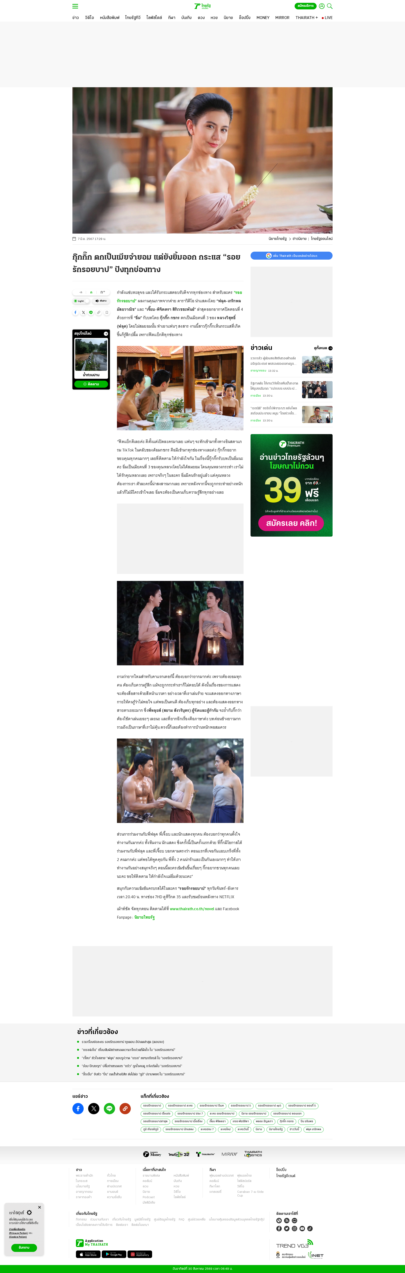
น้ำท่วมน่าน (91, 375)
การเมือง (256, 395)
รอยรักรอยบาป (152, 1105)
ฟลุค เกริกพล (313, 1129)
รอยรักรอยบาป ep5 (269, 1105)
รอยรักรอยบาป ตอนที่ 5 (302, 1105)
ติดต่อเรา (122, 1225)
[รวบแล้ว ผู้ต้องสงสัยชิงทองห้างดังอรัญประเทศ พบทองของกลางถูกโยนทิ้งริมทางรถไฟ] (317, 364)
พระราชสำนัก (84, 1176)
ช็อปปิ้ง (281, 1170)
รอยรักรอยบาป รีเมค (212, 1105)
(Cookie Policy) (18, 1237)
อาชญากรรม (258, 370)
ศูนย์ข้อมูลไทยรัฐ (164, 1219)
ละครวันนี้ (243, 1129)
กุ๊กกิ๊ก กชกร (287, 1121)
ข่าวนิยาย (300, 239)
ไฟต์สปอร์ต (244, 1181)
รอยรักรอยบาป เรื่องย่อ (156, 1113)
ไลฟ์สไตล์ (180, 1197)
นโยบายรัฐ (83, 1186)
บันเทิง (178, 1181)
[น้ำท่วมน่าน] (91, 355)
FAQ (181, 1219)
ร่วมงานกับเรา (99, 1219)
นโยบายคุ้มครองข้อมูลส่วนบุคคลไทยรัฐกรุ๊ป (236, 1219)
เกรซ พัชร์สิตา (241, 1121)
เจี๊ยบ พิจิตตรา (218, 1121)
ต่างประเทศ (114, 1186)
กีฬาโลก (215, 1186)
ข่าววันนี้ (294, 1129)
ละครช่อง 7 (207, 1129)
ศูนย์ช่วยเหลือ (197, 1219)
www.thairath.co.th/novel (192, 908)
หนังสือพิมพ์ (181, 1176)
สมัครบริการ (306, 6)
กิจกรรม (81, 1219)
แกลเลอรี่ (215, 1192)
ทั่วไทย (111, 1176)
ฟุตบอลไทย (244, 1176)
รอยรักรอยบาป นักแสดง (179, 1129)
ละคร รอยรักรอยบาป (222, 1113)
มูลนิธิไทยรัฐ (142, 1219)
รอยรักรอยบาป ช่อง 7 (190, 1113)
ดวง (145, 1186)
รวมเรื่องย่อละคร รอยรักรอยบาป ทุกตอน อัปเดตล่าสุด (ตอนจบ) (123, 1042)
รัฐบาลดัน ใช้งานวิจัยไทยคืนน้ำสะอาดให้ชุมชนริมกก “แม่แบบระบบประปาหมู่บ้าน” (274, 387)
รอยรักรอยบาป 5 (241, 1105)
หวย (176, 1186)
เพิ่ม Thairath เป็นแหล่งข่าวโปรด (295, 255)
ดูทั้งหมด (320, 348)
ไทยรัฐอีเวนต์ (285, 1176)
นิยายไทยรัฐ (278, 239)
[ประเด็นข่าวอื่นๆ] (106, 334)
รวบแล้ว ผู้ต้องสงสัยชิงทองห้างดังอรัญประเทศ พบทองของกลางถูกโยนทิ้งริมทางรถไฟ (273, 362)
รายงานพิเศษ (151, 1176)
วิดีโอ (177, 1192)
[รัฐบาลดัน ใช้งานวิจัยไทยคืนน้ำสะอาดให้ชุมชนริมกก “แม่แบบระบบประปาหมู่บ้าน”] (317, 389)
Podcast (149, 1197)
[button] (75, 312)
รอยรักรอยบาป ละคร (180, 1105)
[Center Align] (39, 1207)
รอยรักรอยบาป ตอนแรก (287, 1113)
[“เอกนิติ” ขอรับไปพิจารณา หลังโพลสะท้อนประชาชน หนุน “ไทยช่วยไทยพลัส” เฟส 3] (317, 414)
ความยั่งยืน (114, 1197)
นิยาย (259, 1129)
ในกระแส (81, 1181)
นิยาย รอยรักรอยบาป (253, 1113)
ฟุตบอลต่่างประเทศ (222, 1176)
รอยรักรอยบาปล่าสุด (155, 1121)
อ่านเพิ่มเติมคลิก (18, 1231)
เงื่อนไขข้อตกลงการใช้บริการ (94, 1225)
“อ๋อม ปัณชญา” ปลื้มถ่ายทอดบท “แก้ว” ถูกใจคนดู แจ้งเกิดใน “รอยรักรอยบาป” (132, 1066)
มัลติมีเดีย (149, 1203)
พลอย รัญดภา (264, 1121)
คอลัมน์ (147, 1181)
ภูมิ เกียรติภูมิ (150, 1129)
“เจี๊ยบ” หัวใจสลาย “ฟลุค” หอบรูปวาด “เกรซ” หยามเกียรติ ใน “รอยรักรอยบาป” (132, 1058)
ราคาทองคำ (84, 1197)
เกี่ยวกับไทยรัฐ (121, 1219)
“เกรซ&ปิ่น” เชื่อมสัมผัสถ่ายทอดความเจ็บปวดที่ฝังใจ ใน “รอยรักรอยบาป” (128, 1050)
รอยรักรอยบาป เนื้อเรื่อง (188, 1121)
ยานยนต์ (112, 1192)
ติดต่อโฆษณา (140, 1225)
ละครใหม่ (226, 1129)
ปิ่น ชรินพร (307, 1121)
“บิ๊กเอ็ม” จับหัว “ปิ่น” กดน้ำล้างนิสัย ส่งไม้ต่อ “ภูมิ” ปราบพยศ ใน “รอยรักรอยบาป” (133, 1074)
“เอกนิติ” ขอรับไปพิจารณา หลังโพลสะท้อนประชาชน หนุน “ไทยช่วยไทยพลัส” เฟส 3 (274, 412)
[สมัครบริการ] (292, 485)
